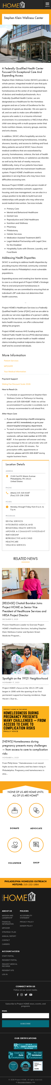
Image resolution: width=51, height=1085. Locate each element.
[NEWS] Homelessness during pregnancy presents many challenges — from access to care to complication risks (25, 747)
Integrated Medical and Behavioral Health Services (21, 526)
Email (4, 1011)
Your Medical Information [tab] (15, 371)
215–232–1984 (31, 884)
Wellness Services (16, 545)
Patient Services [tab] (11, 360)
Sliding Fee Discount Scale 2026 (16, 384)
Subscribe (25, 1023)
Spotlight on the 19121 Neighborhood (25, 678)
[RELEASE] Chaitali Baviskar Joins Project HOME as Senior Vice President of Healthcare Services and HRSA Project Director (24, 609)
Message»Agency (25, 1082)
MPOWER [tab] (8, 366)
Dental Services (14, 521)
